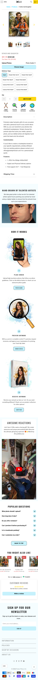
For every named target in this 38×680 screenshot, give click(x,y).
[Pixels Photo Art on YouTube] (24, 661)
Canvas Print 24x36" (21, 89)
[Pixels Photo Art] (19, 2)
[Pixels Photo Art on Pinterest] (21, 661)
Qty (3, 95)
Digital (4, 75)
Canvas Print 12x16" (8, 84)
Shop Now (19, 410)
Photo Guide (30, 63)
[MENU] (1, 2)
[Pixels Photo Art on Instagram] (19, 661)
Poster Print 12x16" (14, 75)
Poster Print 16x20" (27, 75)
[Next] (34, 25)
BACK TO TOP (19, 543)
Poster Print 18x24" (8, 79)
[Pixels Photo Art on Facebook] (16, 661)
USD (4, 666)
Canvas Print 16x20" (21, 84)
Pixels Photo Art (21, 669)
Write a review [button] (19, 593)
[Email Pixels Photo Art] (14, 661)
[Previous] (4, 25)
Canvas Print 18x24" (8, 89)
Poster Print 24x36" (21, 79)
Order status (19, 349)
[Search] (31, 2)
